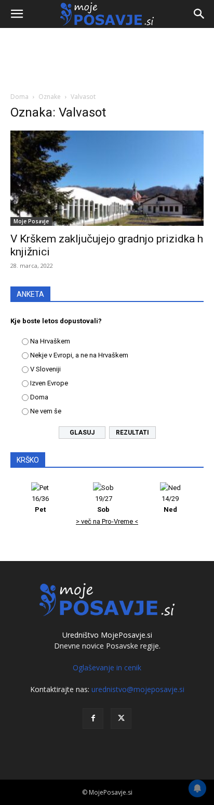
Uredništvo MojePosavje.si (107, 635)
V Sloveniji (45, 369)
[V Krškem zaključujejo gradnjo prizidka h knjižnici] (107, 178)
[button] (16, 14)
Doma (19, 96)
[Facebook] (93, 718)
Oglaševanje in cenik (107, 667)
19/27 (103, 504)
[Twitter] (121, 718)
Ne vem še (45, 411)
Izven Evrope (49, 383)
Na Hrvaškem (50, 341)
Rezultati (132, 432)
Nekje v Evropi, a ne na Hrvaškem (79, 355)
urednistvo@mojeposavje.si (137, 689)
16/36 (40, 504)
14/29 (170, 504)
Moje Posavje (31, 221)
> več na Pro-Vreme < (107, 521)
